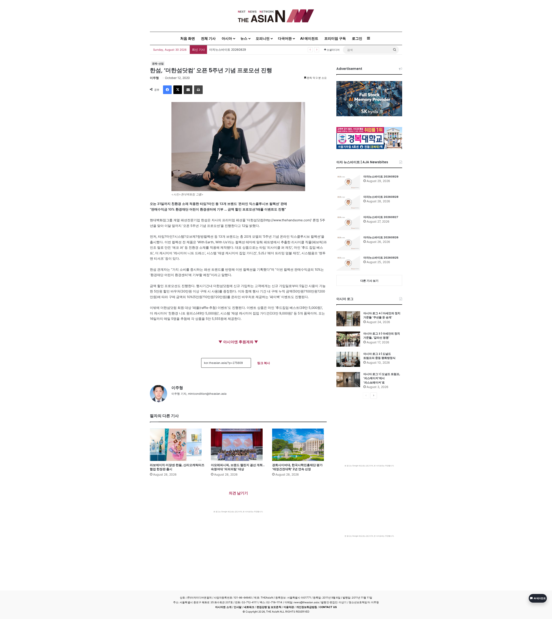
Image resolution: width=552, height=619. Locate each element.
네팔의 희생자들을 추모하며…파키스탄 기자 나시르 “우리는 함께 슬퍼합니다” (261, 49)
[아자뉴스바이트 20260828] (348, 202)
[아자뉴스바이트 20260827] (348, 222)
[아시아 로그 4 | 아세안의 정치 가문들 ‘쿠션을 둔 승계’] (348, 318)
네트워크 (249, 607)
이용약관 (289, 607)
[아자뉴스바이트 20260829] (348, 182)
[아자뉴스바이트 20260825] (348, 263)
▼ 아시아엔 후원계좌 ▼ (238, 342)
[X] (177, 89)
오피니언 (263, 38)
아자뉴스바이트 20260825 (380, 258)
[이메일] (188, 89)
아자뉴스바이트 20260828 (380, 197)
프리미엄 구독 (335, 38)
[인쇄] (198, 89)
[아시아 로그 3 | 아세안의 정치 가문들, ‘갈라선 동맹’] (348, 339)
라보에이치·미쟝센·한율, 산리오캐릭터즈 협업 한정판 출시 (177, 467)
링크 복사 (263, 363)
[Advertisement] (238, 545)
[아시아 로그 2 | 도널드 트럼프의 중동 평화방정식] (348, 359)
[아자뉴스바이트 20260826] (348, 242)
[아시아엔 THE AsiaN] (276, 16)
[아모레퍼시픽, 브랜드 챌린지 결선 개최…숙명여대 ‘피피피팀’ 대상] (238, 445)
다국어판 (285, 38)
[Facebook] (167, 89)
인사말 (238, 607)
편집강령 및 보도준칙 (269, 607)
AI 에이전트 (309, 38)
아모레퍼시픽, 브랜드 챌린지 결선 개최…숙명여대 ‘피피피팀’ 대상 (238, 467)
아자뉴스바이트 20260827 (380, 217)
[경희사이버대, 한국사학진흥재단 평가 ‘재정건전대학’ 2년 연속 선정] (299, 445)
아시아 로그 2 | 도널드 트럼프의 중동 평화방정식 (379, 356)
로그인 (357, 38)
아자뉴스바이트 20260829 (380, 176)
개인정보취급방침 (306, 607)
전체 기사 (208, 38)
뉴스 (243, 38)
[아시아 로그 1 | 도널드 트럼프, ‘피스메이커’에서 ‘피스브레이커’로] (348, 379)
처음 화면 (187, 38)
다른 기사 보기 (369, 280)
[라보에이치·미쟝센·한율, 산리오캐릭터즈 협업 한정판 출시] (177, 445)
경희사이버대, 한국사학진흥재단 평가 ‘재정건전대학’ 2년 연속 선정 (297, 467)
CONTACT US (328, 607)
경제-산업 (158, 63)
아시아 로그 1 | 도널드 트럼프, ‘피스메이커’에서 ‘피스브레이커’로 (381, 378)
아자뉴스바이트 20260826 (380, 237)
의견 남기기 (238, 493)
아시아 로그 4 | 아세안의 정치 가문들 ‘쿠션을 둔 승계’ (381, 315)
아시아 (227, 38)
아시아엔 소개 (223, 607)
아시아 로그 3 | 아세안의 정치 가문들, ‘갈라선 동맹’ (381, 335)
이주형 (154, 78)
